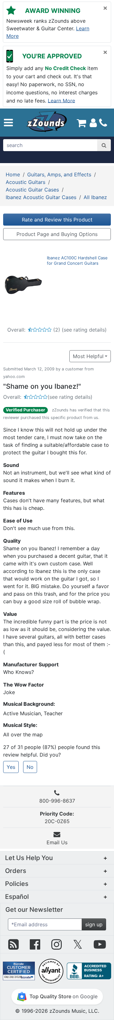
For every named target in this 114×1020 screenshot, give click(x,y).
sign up (94, 924)
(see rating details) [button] (70, 397)
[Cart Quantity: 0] (81, 122)
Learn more (61, 100)
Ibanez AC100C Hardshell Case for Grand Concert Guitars (77, 260)
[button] (8, 122)
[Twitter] (78, 947)
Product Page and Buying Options (57, 234)
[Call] (103, 122)
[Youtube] (100, 947)
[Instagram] (56, 947)
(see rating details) (84, 330)
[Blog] (13, 947)
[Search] (104, 145)
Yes (11, 767)
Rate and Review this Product (57, 219)
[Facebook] (35, 947)
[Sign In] (93, 122)
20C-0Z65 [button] (57, 817)
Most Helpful (88, 356)
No (30, 767)
